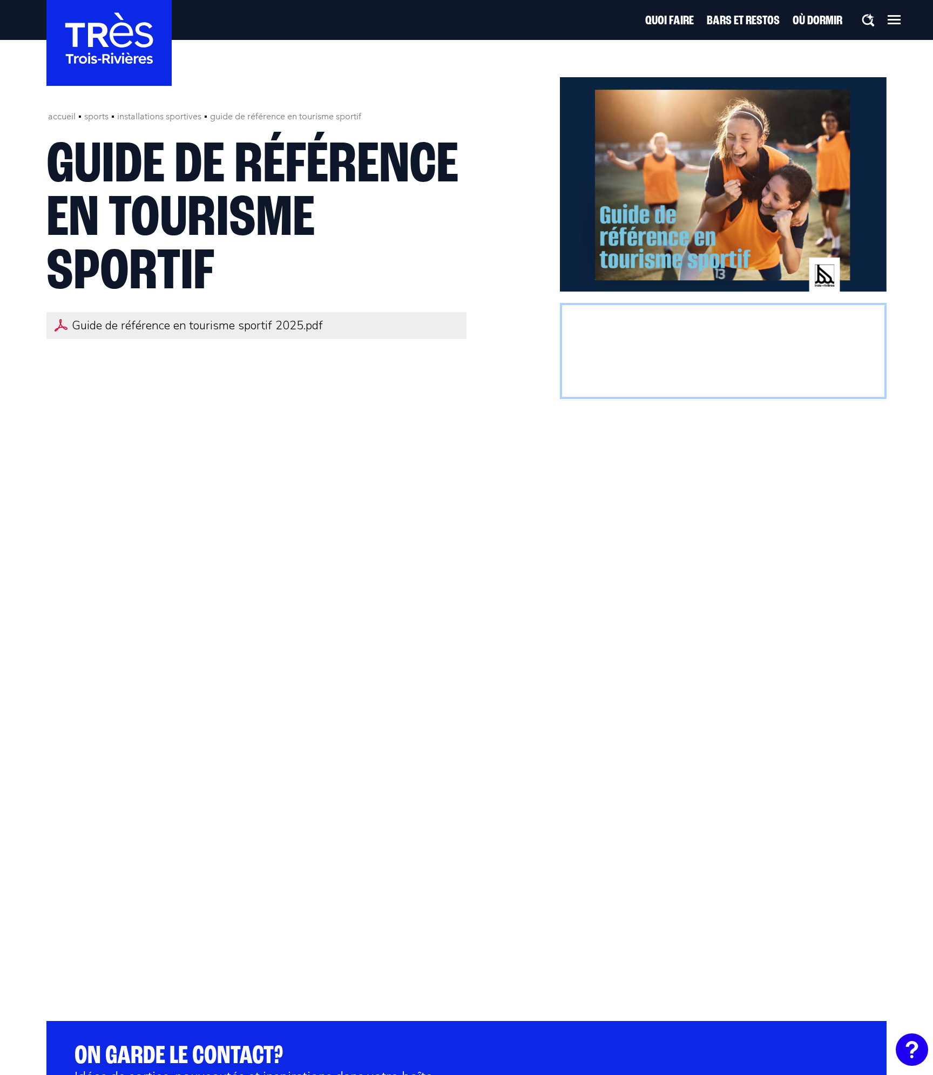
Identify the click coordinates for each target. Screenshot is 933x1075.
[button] (894, 19)
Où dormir (817, 21)
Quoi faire (669, 21)
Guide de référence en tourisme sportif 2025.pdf (197, 325)
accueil (62, 116)
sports (96, 116)
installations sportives (159, 116)
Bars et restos (743, 21)
